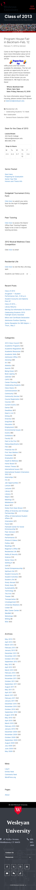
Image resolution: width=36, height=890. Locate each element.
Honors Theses (10, 466)
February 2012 (10, 673)
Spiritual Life (9, 571)
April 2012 (8, 667)
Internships (9, 477)
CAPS (7, 379)
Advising (8, 360)
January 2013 (10, 650)
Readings (8, 546)
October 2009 (10, 737)
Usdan (7, 608)
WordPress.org (10, 777)
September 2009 (11, 740)
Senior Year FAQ (11, 179)
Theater (8, 596)
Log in (7, 769)
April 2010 (8, 720)
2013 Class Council (12, 343)
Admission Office (11, 357)
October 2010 (10, 709)
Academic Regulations (13, 349)
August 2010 (9, 715)
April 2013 (8, 642)
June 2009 (9, 748)
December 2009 (11, 732)
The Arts (8, 594)
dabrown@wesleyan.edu (15, 101)
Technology (9, 591)
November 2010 (11, 706)
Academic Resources (12, 351)
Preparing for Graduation (14, 177)
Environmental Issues (13, 430)
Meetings (8, 500)
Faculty (7, 438)
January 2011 (10, 701)
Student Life (9, 579)
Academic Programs (12, 346)
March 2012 (9, 670)
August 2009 (10, 743)
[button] (32, 7)
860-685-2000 (32, 842)
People (7, 535)
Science (8, 557)
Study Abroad (10, 582)
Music (7, 505)
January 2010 (10, 729)
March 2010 (9, 723)
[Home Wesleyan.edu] (18, 810)
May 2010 (8, 718)
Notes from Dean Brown (14, 508)
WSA (6, 622)
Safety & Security (11, 554)
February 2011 (10, 698)
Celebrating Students (13, 385)
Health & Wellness (11, 461)
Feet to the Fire (10, 441)
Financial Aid (9, 450)
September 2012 (11, 662)
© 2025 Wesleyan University (17, 885)
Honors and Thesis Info (13, 181)
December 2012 (11, 653)
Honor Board (9, 464)
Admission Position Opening (15, 320)
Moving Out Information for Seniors (18, 310)
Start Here (9, 174)
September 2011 (11, 684)
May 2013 (8, 639)
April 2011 (8, 692)
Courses (8, 402)
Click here (8, 201)
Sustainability (10, 588)
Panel (7, 524)
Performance (9, 537)
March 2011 (9, 695)
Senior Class (9, 560)
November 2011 (11, 678)
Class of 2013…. (11, 304)
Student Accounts (11, 574)
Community (9, 393)
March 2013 (9, 645)
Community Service (12, 396)
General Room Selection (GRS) (17, 117)
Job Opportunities (11, 483)
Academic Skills (11, 354)
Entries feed (9, 772)
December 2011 (10, 676)
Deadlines (8, 410)
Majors (7, 497)
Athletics (8, 365)
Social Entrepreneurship (13, 568)
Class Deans (9, 388)
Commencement (11, 391)
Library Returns (10, 307)
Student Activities (11, 577)
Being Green (9, 371)
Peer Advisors (10, 532)
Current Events (10, 405)
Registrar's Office (11, 549)
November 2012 (11, 656)
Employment (9, 427)
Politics (7, 543)
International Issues (12, 469)
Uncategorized (10, 602)
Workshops (9, 616)
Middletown (9, 502)
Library (7, 491)
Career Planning (11, 382)
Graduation (9, 458)
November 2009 (11, 734)
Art (6, 363)
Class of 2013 (18, 16)
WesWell (8, 613)
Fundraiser (9, 455)
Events (7, 433)
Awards (8, 368)
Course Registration (12, 399)
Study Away (9, 585)
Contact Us (9, 852)
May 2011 (8, 690)
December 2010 (11, 704)
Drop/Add (8, 422)
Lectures (8, 488)
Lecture (8, 486)
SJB (6, 566)
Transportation (10, 599)
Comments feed (11, 774)
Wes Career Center (12, 610)
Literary (8, 494)
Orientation (9, 521)
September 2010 (11, 712)
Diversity (8, 419)
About (7, 795)
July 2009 (8, 746)
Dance (7, 407)
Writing (7, 619)
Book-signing (9, 374)
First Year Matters (11, 452)
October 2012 (10, 659)
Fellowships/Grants (12, 444)
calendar (8, 377)
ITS (6, 480)
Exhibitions (9, 435)
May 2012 (8, 664)
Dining (7, 416)
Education (8, 424)
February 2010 (10, 726)
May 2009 (8, 751)
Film (6, 447)
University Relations (12, 605)
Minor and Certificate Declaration (17, 318)
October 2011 (10, 681)
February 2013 (10, 648)
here (10, 250)
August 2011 (9, 687)
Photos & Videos (11, 540)
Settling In (8, 563)
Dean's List (9, 413)
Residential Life (12, 109)
